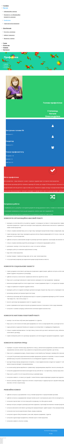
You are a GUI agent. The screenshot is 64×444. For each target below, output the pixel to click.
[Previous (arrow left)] (0, 441)
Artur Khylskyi (54, 430)
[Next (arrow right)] (2, 441)
